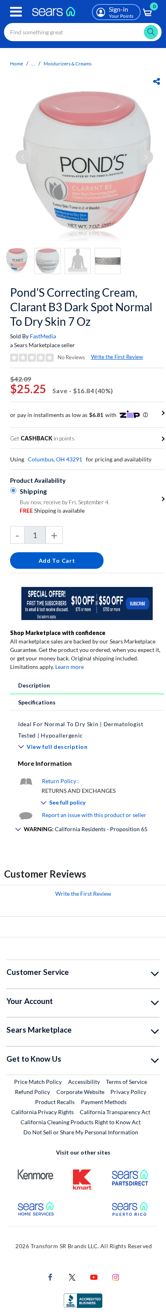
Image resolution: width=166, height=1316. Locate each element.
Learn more (69, 666)
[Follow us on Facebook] (50, 1276)
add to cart (57, 560)
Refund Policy (32, 1091)
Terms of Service (126, 1081)
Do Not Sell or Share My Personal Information (80, 1132)
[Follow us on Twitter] (72, 1276)
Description (34, 685)
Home (16, 64)
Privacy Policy (128, 1091)
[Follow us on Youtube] (94, 1276)
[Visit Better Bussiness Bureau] (83, 1299)
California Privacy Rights (42, 1112)
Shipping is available (52, 510)
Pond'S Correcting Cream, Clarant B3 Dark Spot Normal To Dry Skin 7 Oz (81, 306)
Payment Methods (104, 1101)
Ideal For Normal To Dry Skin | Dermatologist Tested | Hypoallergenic (80, 730)
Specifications (37, 702)
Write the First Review (117, 357)
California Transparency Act (115, 1112)
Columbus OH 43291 (55, 459)
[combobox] (83, 32)
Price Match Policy (38, 1081)
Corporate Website (80, 1091)
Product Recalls (55, 1101)
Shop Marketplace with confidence (58, 632)
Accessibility (84, 1081)
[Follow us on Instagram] (116, 1276)
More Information (45, 763)
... (33, 64)
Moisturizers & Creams (67, 64)
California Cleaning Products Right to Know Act (81, 1122)
